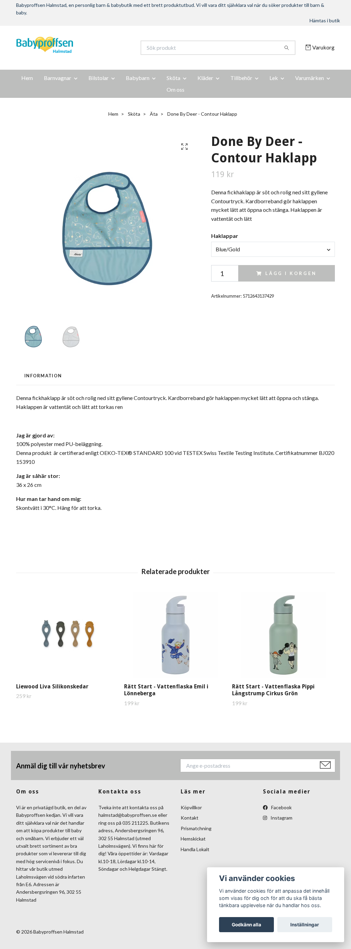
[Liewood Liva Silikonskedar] (67, 635)
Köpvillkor (191, 807)
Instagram (280, 818)
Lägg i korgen (291, 273)
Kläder (205, 78)
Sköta (173, 78)
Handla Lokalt (195, 849)
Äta (154, 114)
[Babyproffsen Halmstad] (96, 47)
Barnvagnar (57, 78)
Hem (27, 78)
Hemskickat (193, 839)
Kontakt (189, 818)
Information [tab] (43, 375)
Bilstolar (98, 78)
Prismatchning (196, 828)
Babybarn (137, 78)
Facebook (281, 807)
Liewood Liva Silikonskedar (52, 686)
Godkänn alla (246, 924)
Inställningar (304, 924)
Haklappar (224, 235)
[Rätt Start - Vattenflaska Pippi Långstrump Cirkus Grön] (283, 635)
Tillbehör (241, 78)
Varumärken (309, 78)
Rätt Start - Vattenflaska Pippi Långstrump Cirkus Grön (273, 690)
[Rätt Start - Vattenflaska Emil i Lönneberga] (175, 635)
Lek (273, 78)
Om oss (175, 89)
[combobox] (273, 249)
